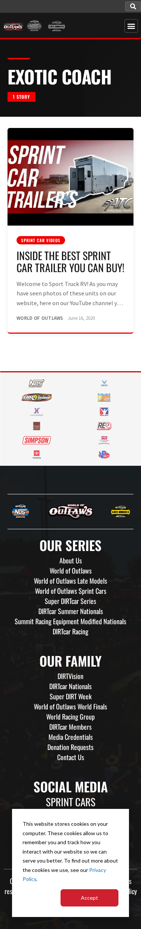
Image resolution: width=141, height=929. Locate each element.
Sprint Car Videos (41, 240)
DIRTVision (70, 676)
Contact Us (70, 757)
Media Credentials (71, 737)
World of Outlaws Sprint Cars (70, 591)
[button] (133, 6)
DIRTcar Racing (70, 631)
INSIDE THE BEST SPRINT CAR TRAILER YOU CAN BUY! (70, 261)
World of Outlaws (71, 570)
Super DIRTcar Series (70, 601)
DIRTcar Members (70, 727)
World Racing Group (70, 716)
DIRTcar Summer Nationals (70, 611)
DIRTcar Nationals (70, 686)
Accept (89, 897)
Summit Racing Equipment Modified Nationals (70, 621)
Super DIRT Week (71, 696)
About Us (70, 560)
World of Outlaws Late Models (70, 581)
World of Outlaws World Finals (70, 706)
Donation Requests (70, 747)
